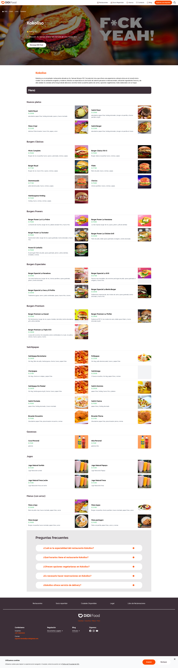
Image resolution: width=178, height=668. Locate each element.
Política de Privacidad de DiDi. (70, 664)
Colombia (80, 621)
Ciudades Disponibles (89, 603)
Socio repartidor (61, 603)
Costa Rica (88, 621)
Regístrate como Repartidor (163, 2)
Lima (16, 11)
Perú (98, 621)
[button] (163, 3)
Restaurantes (37, 603)
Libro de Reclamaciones (136, 603)
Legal (112, 603)
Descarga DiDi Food (36, 45)
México (94, 621)
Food (11, 11)
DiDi (5, 11)
